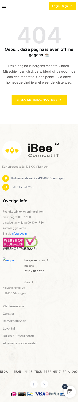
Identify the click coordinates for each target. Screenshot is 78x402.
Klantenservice (13, 306)
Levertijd (9, 328)
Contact (8, 314)
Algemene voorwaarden (20, 343)
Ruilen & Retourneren (18, 336)
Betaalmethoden (14, 321)
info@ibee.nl (19, 233)
